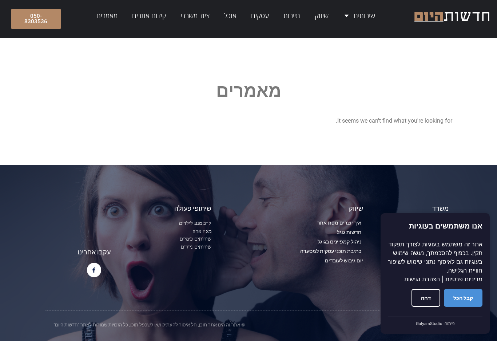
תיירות (291, 15)
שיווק (322, 15)
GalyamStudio (429, 323)
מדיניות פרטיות (463, 279)
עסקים (260, 15)
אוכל (230, 15)
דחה (426, 298)
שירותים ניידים (196, 246)
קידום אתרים (149, 15)
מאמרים (107, 15)
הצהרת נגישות (422, 279)
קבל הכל (463, 298)
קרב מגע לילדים (195, 222)
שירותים (364, 15)
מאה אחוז (201, 230)
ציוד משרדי (195, 15)
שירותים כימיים (195, 238)
